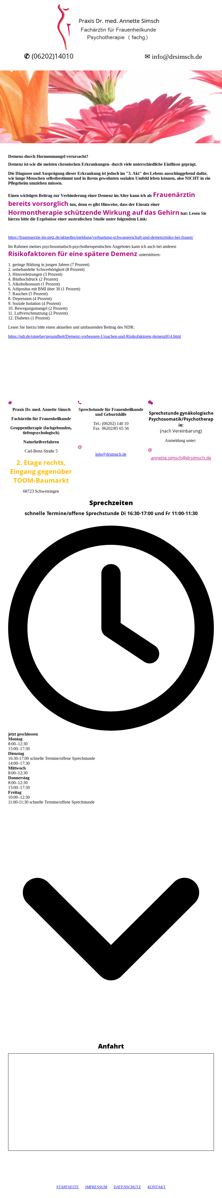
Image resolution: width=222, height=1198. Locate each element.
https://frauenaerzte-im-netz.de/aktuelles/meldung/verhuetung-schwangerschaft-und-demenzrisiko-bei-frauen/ (100, 237)
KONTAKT (157, 1187)
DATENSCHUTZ (127, 1187)
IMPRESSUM (96, 1187)
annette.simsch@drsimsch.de (181, 458)
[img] (111, 27)
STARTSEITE (67, 1187)
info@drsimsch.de (110, 454)
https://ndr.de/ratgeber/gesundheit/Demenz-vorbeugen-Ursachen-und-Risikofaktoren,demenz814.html (94, 336)
